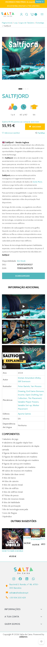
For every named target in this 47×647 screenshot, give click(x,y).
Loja (15, 23)
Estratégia (40, 23)
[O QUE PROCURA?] (26, 14)
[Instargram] (13, 578)
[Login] (21, 14)
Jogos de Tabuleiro (26, 23)
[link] (42, 625)
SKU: (4, 264)
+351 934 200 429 (17, 597)
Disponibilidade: (9, 261)
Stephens (35, 539)
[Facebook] (20, 578)
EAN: (4, 268)
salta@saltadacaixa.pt (18, 592)
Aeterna (27, 538)
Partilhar (41, 133)
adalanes (23, 636)
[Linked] (26, 578)
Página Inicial (7, 23)
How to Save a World (12, 551)
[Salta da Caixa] (7, 14)
